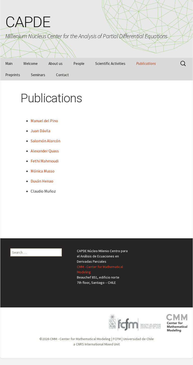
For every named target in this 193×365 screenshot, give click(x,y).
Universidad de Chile (138, 339)
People (78, 63)
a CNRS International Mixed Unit (96, 344)
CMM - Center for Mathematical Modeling (80, 339)
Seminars (38, 74)
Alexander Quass (45, 150)
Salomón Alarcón (45, 140)
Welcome (30, 63)
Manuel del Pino (44, 120)
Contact (62, 74)
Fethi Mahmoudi (45, 160)
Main (9, 63)
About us (56, 63)
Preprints (12, 74)
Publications (146, 63)
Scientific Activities (110, 63)
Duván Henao (42, 181)
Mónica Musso (43, 170)
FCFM (117, 339)
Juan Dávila (40, 130)
